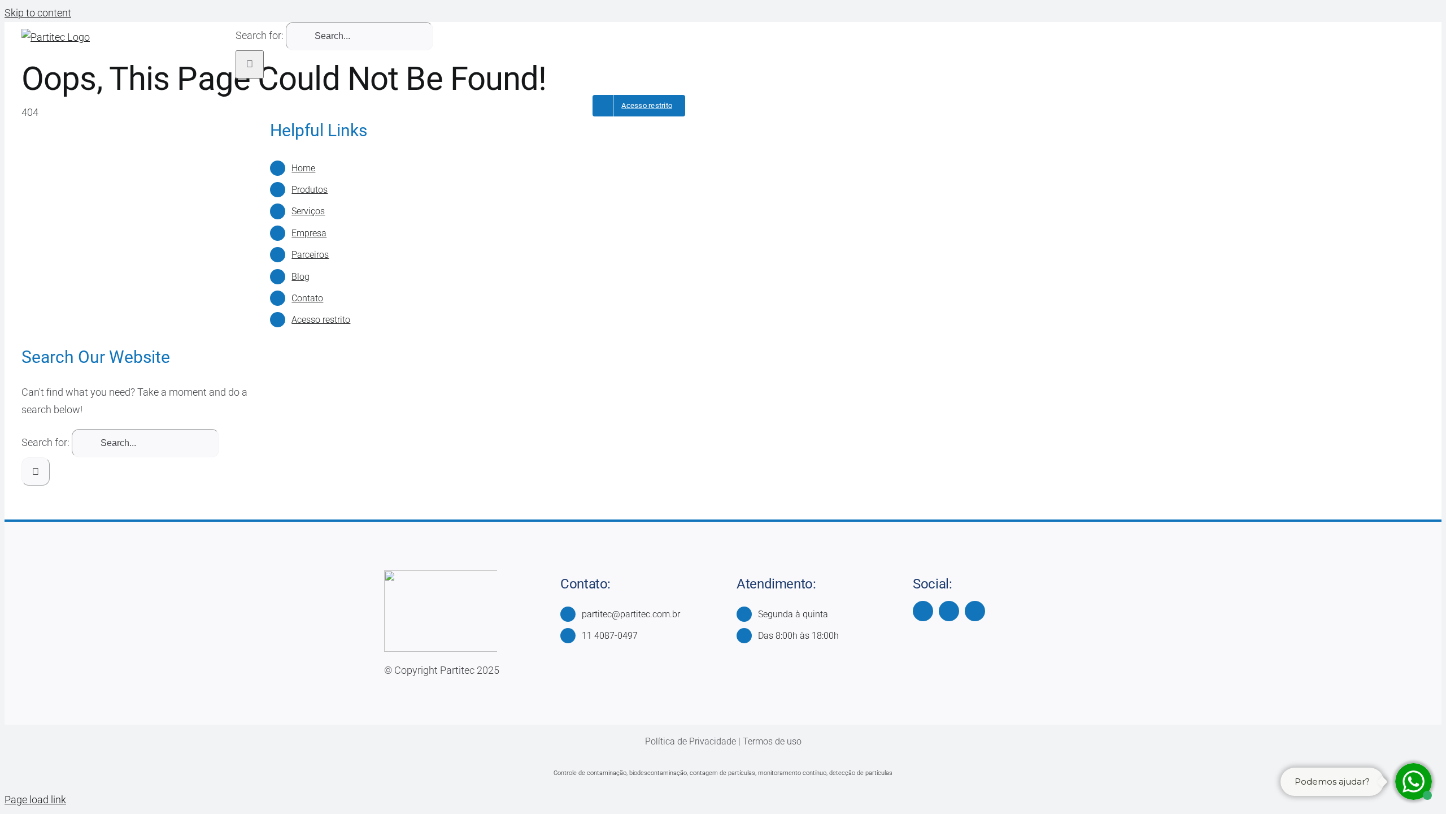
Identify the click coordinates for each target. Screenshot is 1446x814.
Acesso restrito (320, 319)
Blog (300, 276)
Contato (307, 298)
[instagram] (949, 611)
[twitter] (923, 611)
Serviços (308, 211)
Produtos (309, 189)
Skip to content (38, 13)
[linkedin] (975, 611)
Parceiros (310, 254)
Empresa (308, 233)
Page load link (35, 800)
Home (303, 168)
